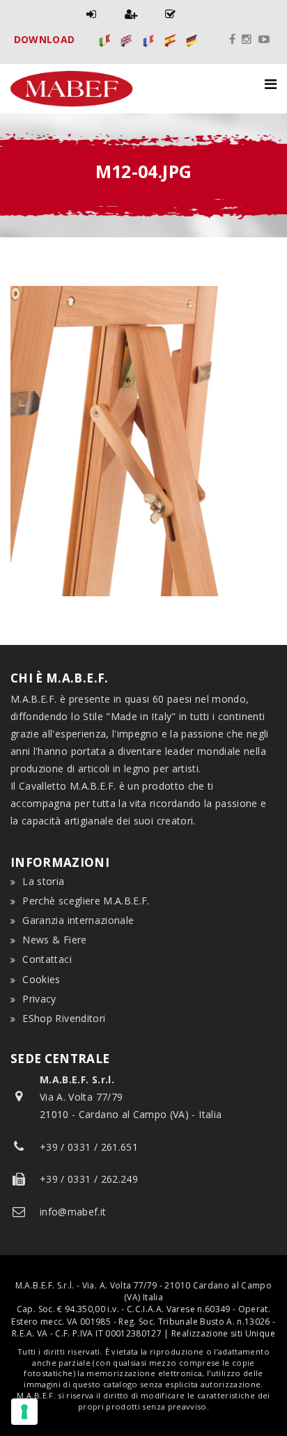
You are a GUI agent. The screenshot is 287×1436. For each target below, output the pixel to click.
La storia (43, 881)
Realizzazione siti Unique (223, 1333)
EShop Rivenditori (63, 1018)
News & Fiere (54, 939)
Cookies (41, 979)
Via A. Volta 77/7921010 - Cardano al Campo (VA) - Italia (131, 1097)
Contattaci (47, 959)
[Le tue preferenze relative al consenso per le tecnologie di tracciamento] (24, 1411)
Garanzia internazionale (78, 920)
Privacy (39, 998)
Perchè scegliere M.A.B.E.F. (85, 900)
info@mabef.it (73, 1211)
